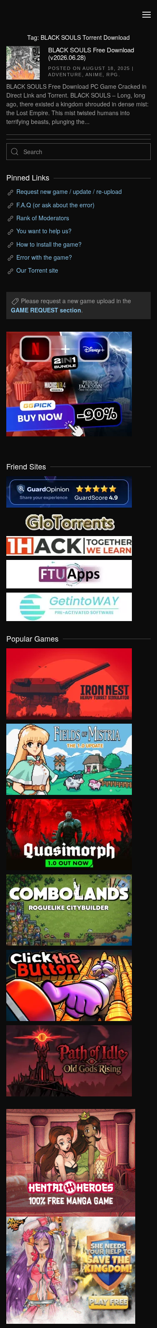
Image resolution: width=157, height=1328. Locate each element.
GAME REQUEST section (46, 310)
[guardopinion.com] (69, 491)
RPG (112, 74)
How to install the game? (49, 244)
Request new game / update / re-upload (69, 191)
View (69, 682)
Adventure (65, 74)
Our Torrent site (37, 270)
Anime (94, 74)
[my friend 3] (69, 545)
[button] (146, 14)
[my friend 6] (69, 573)
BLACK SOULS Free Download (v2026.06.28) (91, 53)
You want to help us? (44, 231)
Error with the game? (44, 257)
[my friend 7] (69, 606)
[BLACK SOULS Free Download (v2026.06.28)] (23, 61)
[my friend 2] (69, 521)
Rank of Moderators (42, 218)
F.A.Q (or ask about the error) (55, 205)
